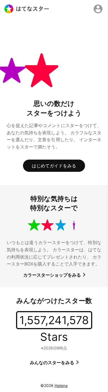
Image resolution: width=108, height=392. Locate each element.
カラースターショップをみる (52, 275)
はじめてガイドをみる (54, 165)
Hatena (61, 385)
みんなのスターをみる (52, 362)
